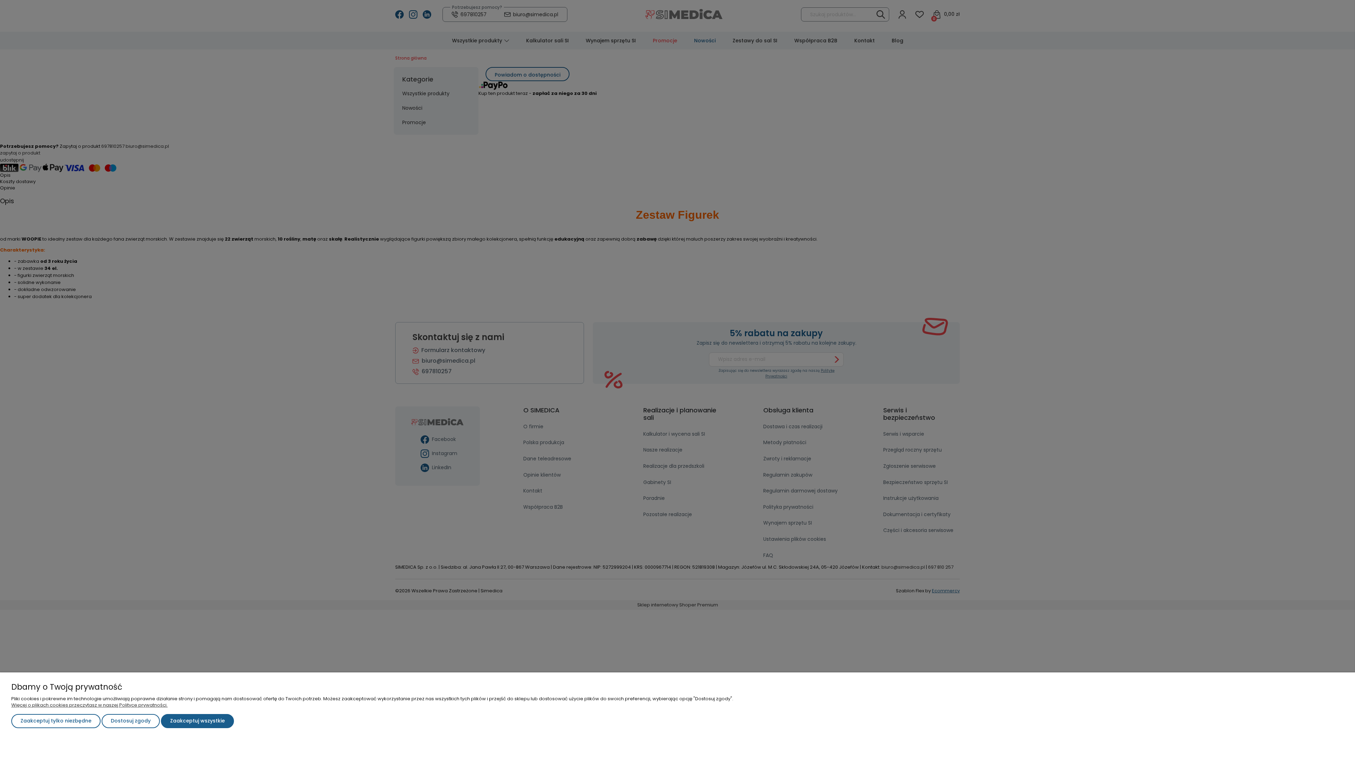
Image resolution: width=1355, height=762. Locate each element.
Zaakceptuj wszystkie (197, 720)
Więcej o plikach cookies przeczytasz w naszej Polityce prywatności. (89, 705)
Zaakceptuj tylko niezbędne (55, 720)
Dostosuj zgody (131, 720)
